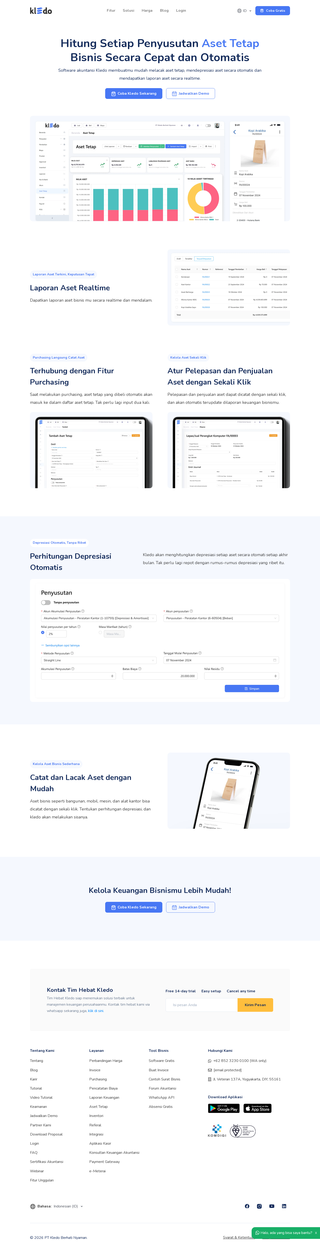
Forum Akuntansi (162, 1088)
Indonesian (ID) (66, 1206)
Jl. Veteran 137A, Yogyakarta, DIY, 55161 (247, 1079)
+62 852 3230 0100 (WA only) (240, 1060)
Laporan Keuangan (104, 1097)
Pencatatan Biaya (103, 1088)
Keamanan (38, 1106)
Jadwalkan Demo (44, 1115)
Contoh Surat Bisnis (164, 1079)
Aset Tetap (98, 1106)
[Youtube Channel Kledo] (272, 1206)
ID (245, 10)
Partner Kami (40, 1125)
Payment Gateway (104, 1161)
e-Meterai (97, 1171)
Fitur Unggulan (42, 1180)
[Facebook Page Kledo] (247, 1206)
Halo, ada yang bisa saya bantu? (286, 1232)
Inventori (96, 1115)
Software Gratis (162, 1060)
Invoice (94, 1070)
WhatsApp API (161, 1097)
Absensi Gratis (161, 1106)
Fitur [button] (111, 10)
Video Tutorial (41, 1097)
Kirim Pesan (255, 1005)
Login (181, 10)
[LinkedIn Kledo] (284, 1206)
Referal (95, 1125)
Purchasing (98, 1079)
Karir (33, 1079)
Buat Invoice (159, 1070)
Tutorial (36, 1088)
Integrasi (96, 1134)
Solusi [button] (128, 10)
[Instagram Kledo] (259, 1206)
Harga (147, 10)
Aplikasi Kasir (100, 1143)
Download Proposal (46, 1134)
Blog (164, 10)
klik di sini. (96, 1010)
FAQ (33, 1152)
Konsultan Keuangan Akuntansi (114, 1152)
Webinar (37, 1171)
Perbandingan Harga (105, 1060)
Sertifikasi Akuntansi (46, 1161)
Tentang (36, 1060)
